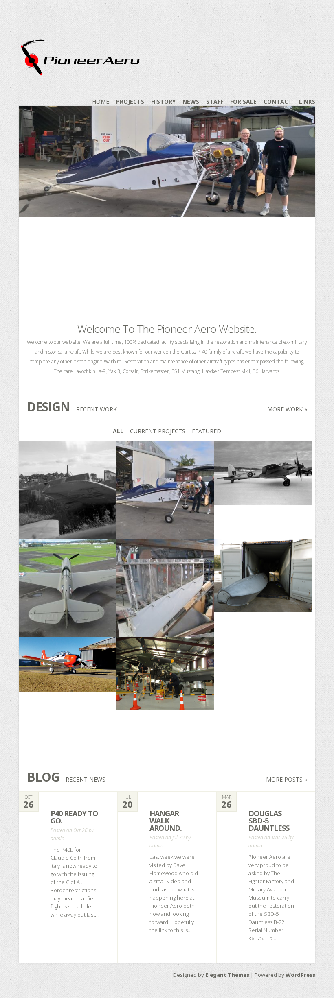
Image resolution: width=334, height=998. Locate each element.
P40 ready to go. (74, 816)
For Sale (243, 101)
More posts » (286, 779)
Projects (130, 101)
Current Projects (157, 431)
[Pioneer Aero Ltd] (80, 70)
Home (100, 101)
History (163, 101)
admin (57, 838)
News (190, 101)
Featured (206, 431)
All (118, 431)
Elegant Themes (227, 974)
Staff (214, 101)
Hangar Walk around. (165, 820)
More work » (287, 409)
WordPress (300, 974)
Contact (278, 101)
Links (307, 101)
